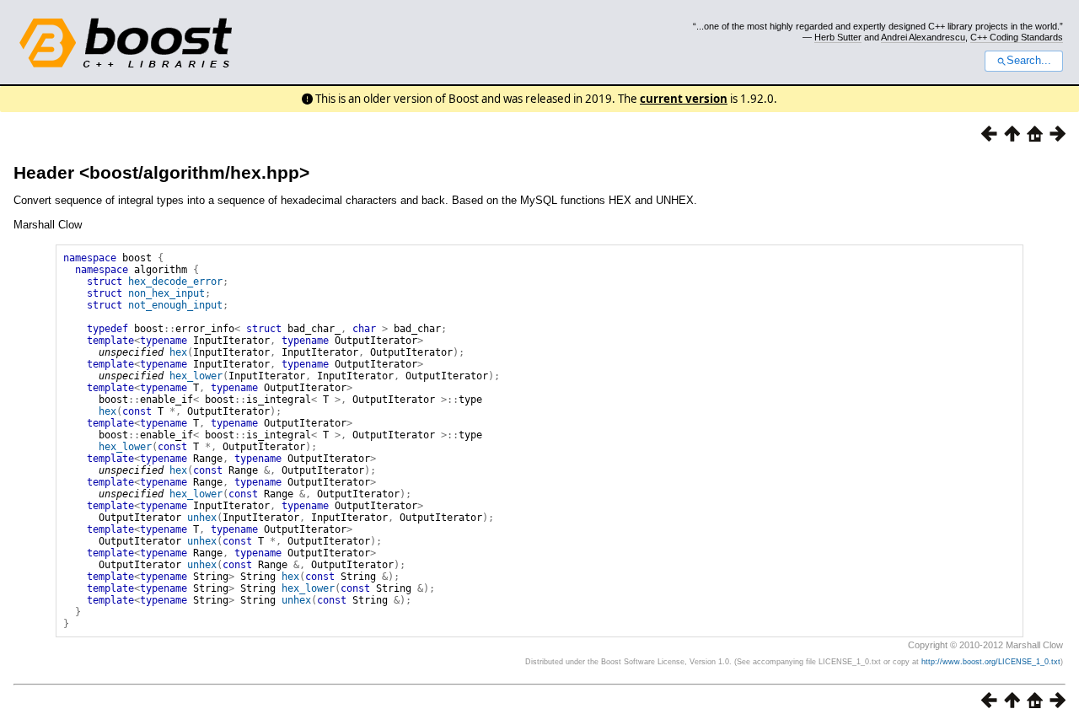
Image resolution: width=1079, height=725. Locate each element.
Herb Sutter (838, 37)
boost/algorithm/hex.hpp (194, 172)
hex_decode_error (175, 281)
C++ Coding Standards (1016, 37)
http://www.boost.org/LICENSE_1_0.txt (990, 662)
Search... (1029, 61)
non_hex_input (166, 293)
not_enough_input (175, 305)
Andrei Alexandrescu (923, 37)
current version (683, 98)
